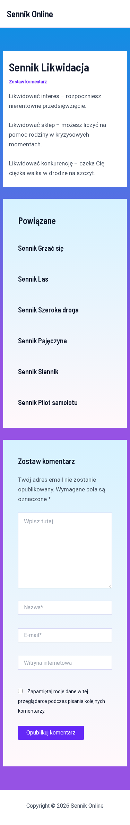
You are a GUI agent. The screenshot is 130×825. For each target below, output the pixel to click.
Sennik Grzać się (41, 248)
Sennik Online (30, 13)
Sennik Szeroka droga (48, 310)
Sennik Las (33, 279)
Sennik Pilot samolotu (48, 402)
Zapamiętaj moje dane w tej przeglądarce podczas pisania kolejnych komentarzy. (61, 701)
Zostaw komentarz (28, 81)
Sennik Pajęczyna (42, 340)
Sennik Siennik (38, 371)
